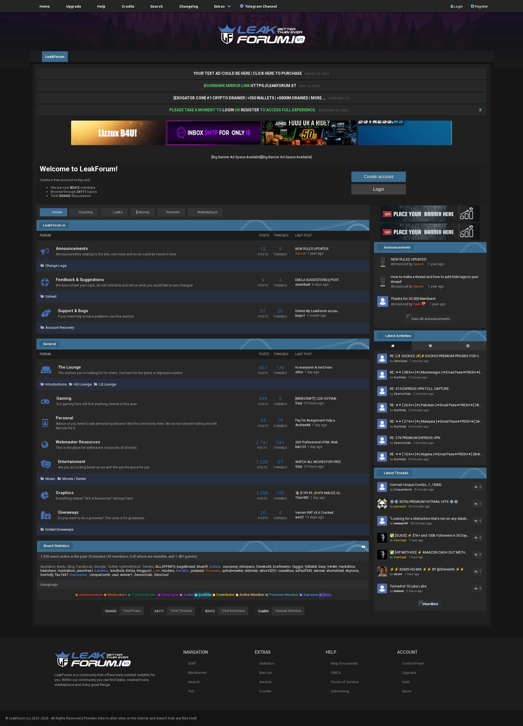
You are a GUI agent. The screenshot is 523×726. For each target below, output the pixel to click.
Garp (298, 403)
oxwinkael (302, 284)
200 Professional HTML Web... (317, 442)
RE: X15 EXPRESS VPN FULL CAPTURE (419, 389)
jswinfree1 (85, 571)
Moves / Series (74, 479)
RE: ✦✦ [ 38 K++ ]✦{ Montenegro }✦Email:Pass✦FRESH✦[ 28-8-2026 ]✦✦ (436, 372)
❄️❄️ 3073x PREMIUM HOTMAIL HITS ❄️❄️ (424, 502)
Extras (219, 6)
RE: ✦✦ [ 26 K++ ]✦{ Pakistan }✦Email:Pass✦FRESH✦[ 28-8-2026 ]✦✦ (436, 405)
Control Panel (412, 663)
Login (458, 6)
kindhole (117, 571)
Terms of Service (344, 682)
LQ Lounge (107, 384)
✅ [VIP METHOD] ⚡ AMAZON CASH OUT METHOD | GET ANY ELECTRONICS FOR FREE (430, 552)
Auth (405, 682)
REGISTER (250, 110)
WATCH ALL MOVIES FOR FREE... (319, 462)
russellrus (286, 571)
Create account (378, 176)
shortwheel (335, 571)
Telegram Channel (260, 6)
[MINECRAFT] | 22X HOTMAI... (317, 399)
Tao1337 (61, 575)
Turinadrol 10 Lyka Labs (408, 586)
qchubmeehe (232, 571)
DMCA (335, 673)
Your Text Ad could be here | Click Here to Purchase (248, 73)
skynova (351, 571)
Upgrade (408, 673)
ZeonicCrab (143, 575)
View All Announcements (430, 319)
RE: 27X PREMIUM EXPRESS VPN (415, 438)
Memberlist (196, 673)
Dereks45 (263, 566)
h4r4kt (332, 566)
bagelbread (186, 566)
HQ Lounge (83, 384)
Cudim (263, 611)
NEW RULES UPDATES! (312, 249)
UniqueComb (100, 575)
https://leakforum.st (273, 85)
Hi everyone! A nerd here (313, 367)
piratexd (197, 571)
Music (50, 479)
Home (44, 6)
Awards (265, 682)
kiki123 (300, 447)
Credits (127, 6)
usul (115, 575)
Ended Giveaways (59, 529)
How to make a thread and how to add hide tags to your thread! (434, 279)
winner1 (126, 575)
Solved (50, 296)
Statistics (266, 663)
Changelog (188, 6)
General (49, 344)
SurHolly (46, 575)
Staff (191, 663)
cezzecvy (230, 566)
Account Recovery (59, 327)
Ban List (265, 673)
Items (406, 691)
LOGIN (228, 110)
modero (168, 571)
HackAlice (347, 566)
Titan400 (302, 498)
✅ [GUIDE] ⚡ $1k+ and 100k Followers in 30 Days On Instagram (430, 535)
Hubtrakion (66, 571)
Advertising (339, 691)
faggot (297, 566)
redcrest (251, 571)
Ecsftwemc (282, 566)
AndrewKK (303, 425)
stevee (398, 574)
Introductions (55, 384)
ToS (190, 691)
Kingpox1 (144, 571)
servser (319, 571)
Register (481, 6)
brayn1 (300, 316)
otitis (299, 372)
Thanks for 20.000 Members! (413, 299)
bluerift (202, 566)
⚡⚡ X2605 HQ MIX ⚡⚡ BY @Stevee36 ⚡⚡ (427, 569)
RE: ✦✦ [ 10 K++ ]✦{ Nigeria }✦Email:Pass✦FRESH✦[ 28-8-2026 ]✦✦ (436, 454)
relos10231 (268, 571)
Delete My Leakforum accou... (317, 311)
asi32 (299, 517)
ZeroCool (161, 575)
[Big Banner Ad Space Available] (236, 157)
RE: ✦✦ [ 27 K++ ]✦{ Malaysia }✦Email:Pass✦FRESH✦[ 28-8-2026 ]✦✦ (436, 421)
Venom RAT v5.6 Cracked (314, 513)
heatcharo (48, 571)
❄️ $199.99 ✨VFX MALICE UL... (319, 493)
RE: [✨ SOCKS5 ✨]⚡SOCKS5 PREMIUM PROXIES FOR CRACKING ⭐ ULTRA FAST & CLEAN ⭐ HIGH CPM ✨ (436, 356)
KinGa (130, 571)
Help (100, 6)
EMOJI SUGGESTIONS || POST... (318, 280)
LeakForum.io (54, 225)
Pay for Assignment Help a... (316, 420)
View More (430, 604)
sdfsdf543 (303, 571)
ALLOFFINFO (165, 566)
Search (156, 6)
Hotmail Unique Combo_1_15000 (415, 485)
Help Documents (344, 663)
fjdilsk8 (311, 566)
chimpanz (247, 566)
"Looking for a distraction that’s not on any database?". (430, 518)
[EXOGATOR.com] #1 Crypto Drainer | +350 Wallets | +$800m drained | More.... (250, 98)
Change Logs (55, 266)
